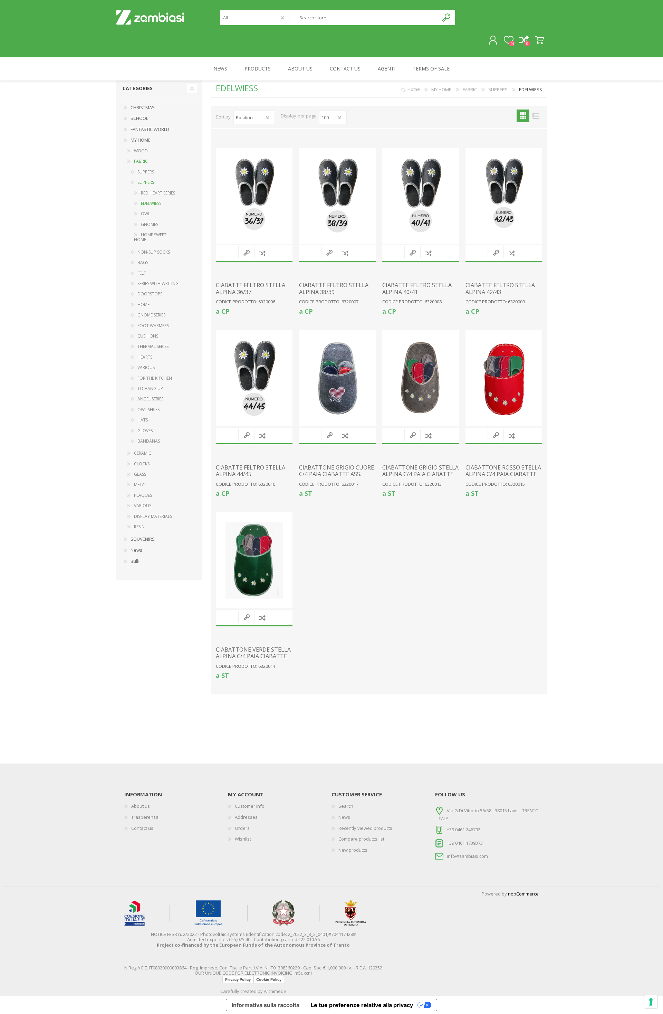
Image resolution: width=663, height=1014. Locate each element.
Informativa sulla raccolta (265, 1005)
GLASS (140, 474)
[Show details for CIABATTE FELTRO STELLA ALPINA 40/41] (420, 196)
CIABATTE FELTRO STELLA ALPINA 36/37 (250, 288)
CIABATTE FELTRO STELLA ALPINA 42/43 (500, 288)
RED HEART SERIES (158, 193)
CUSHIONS (147, 336)
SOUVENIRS (143, 539)
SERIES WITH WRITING (158, 283)
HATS (142, 420)
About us (140, 806)
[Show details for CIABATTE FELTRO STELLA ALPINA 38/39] (337, 196)
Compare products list (361, 839)
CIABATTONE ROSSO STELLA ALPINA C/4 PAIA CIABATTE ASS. (503, 474)
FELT (141, 273)
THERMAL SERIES (153, 346)
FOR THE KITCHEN (154, 378)
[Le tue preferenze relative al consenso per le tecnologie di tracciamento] (650, 1001)
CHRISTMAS (143, 107)
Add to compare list (262, 253)
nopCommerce (523, 894)
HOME (143, 304)
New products (352, 850)
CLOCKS (142, 464)
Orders (242, 828)
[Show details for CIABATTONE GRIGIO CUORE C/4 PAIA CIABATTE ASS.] (337, 378)
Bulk (135, 561)
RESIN (139, 527)
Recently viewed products (365, 828)
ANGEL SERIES (150, 399)
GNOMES (149, 224)
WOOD (141, 151)
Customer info (250, 806)
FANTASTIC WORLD (150, 129)
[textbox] (364, 17)
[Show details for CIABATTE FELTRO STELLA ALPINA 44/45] (254, 378)
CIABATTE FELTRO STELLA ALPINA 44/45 (250, 470)
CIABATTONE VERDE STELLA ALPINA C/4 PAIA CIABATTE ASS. (253, 656)
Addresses (246, 817)
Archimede (275, 991)
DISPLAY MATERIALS (153, 516)
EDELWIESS (151, 203)
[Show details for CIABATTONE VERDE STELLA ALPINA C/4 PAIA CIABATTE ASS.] (254, 560)
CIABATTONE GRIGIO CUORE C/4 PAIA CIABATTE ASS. (336, 470)
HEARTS (144, 357)
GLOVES (145, 431)
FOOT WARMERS (153, 326)
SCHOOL (139, 118)
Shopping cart (539, 40)
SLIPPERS (145, 172)
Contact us (142, 828)
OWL (145, 214)
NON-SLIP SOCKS (153, 252)
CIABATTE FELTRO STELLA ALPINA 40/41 (417, 288)
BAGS (142, 262)
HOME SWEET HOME (150, 237)
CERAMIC (142, 453)
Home (413, 89)
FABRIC (141, 161)
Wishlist (243, 839)
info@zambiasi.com (467, 856)
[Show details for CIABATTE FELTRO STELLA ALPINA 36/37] (254, 196)
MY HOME (141, 140)
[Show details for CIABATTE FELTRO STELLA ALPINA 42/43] (503, 196)
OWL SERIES (148, 410)
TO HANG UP (150, 388)
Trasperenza (144, 817)
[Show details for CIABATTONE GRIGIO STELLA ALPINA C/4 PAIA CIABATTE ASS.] (420, 378)
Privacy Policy (238, 979)
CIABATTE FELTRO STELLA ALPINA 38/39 (333, 288)
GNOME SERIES (151, 315)
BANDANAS (148, 441)
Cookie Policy (268, 979)
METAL (140, 484)
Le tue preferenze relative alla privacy (362, 1005)
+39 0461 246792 (463, 829)
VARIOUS (146, 367)
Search (446, 17)
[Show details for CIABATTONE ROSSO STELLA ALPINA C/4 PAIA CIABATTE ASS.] (503, 378)
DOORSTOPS (149, 294)
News (136, 550)
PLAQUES (143, 495)
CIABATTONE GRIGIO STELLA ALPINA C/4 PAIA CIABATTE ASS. (420, 474)
